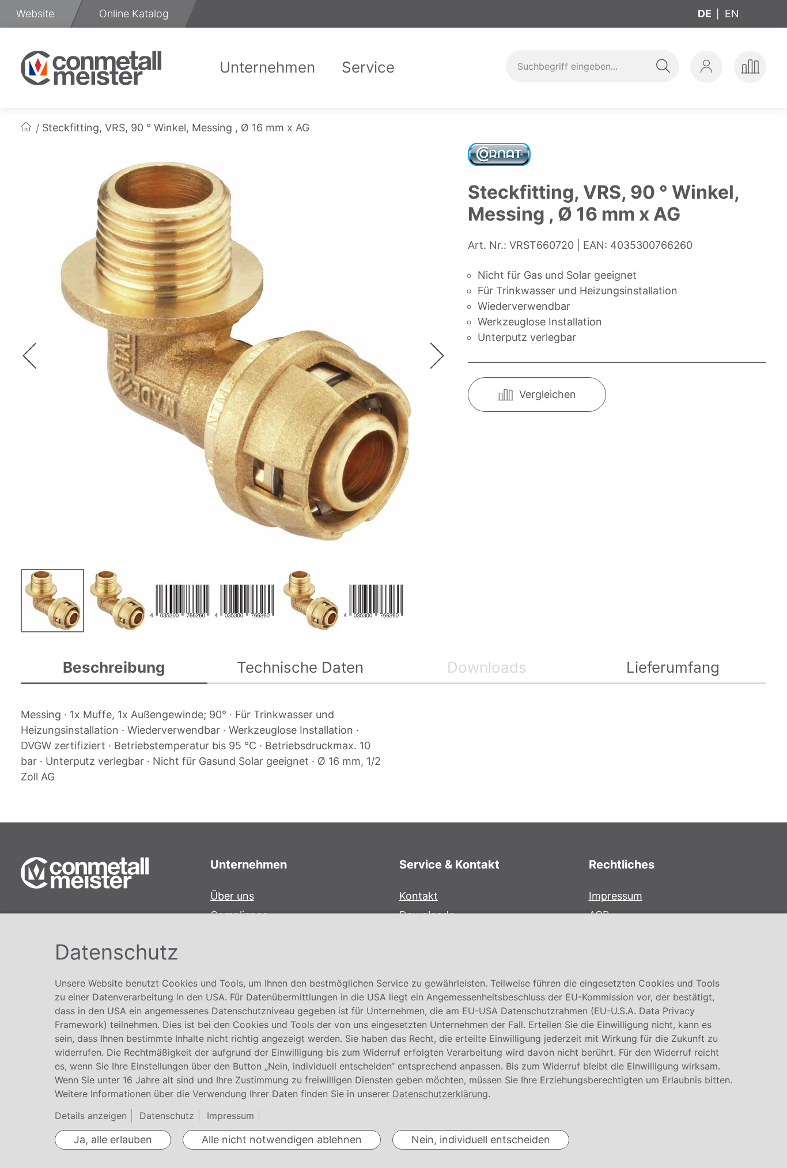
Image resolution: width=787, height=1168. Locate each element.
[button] (706, 67)
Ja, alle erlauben (113, 1139)
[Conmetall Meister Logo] (91, 68)
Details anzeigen (91, 1115)
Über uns (232, 896)
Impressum (615, 896)
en (732, 13)
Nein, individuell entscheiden (480, 1139)
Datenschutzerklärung (440, 1093)
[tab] (114, 668)
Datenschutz (166, 1115)
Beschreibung (114, 667)
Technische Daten (300, 667)
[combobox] (592, 66)
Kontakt (418, 896)
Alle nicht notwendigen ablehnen (282, 1139)
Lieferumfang (673, 667)
